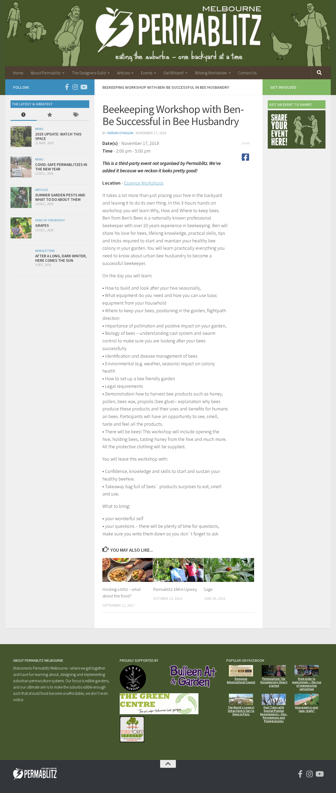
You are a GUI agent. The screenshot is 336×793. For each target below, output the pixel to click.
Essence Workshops (144, 183)
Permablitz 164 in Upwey (175, 589)
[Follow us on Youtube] (83, 87)
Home (18, 72)
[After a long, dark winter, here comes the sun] (21, 258)
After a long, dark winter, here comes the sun (61, 258)
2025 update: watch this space (58, 136)
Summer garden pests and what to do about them (60, 197)
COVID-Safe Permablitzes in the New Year (61, 166)
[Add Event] (297, 147)
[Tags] (76, 115)
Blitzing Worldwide (211, 72)
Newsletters (45, 251)
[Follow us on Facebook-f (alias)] (67, 87)
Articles (123, 72)
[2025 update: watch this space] (21, 136)
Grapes (42, 225)
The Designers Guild (89, 72)
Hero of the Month (50, 220)
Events (146, 72)
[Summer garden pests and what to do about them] (21, 197)
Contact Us (247, 72)
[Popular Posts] (50, 115)
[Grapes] (21, 227)
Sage (208, 589)
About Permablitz (46, 72)
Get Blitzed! (174, 72)
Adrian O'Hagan (120, 133)
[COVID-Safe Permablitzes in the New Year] (21, 167)
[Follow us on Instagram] (75, 87)
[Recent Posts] (23, 115)
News (39, 129)
